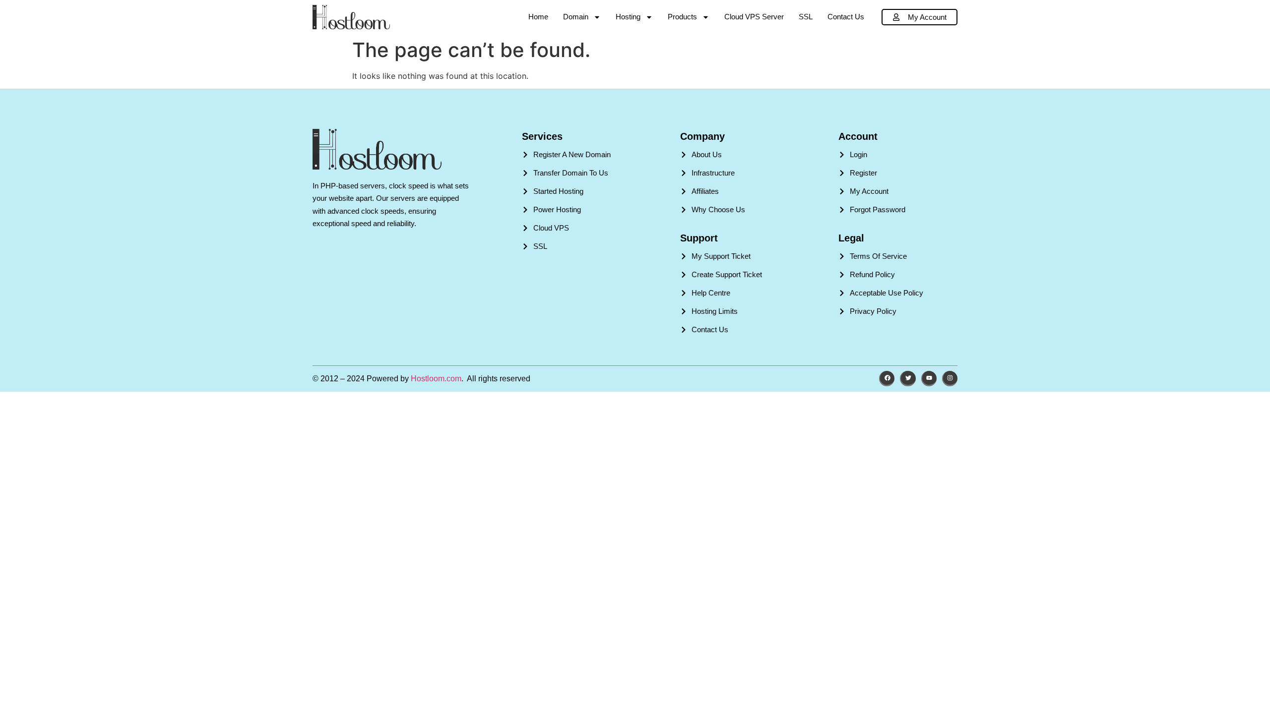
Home (538, 16)
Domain (575, 16)
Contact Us (845, 16)
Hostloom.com (436, 378)
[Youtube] (929, 378)
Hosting (628, 16)
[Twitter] (907, 378)
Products (682, 16)
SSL (806, 16)
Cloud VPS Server (754, 16)
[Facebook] (886, 378)
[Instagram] (949, 378)
